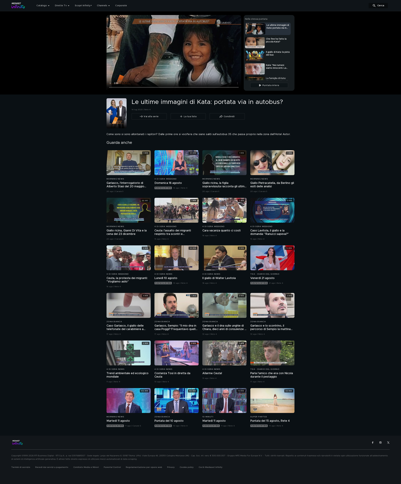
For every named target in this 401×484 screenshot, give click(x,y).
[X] (388, 442)
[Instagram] (380, 442)
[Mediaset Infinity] (18, 5)
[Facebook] (372, 442)
